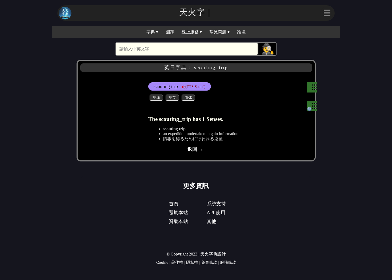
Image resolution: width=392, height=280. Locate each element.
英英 (172, 97)
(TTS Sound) (195, 86)
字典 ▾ (152, 32)
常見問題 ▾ (219, 32)
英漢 (156, 97)
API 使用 (216, 212)
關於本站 (178, 212)
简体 (188, 97)
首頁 (173, 203)
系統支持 (216, 203)
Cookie (162, 262)
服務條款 (228, 262)
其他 (211, 221)
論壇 (241, 32)
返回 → (195, 149)
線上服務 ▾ (192, 32)
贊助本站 (178, 221)
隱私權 (192, 262)
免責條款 (209, 262)
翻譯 (170, 32)
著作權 (177, 262)
